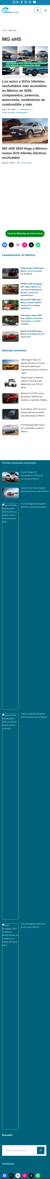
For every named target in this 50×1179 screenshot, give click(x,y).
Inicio (4, 30)
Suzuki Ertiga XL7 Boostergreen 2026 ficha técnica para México (32, 475)
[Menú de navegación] (37, 10)
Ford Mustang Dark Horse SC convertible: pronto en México (33, 428)
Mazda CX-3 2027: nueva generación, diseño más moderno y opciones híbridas (34, 396)
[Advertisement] (23, 207)
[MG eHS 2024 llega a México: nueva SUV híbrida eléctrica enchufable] (25, 131)
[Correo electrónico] (17, 244)
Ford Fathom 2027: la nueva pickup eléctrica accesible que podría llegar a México (33, 412)
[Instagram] (24, 244)
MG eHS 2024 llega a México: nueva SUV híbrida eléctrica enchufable (25, 153)
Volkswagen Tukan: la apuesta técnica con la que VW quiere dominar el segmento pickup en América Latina (34, 366)
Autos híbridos (8, 112)
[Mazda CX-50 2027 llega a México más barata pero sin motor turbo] (10, 337)
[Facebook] (4, 244)
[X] (11, 244)
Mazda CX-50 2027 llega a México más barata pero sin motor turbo (32, 334)
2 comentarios (24, 109)
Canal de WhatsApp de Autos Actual (25, 233)
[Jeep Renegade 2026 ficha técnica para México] (10, 1027)
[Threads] (31, 244)
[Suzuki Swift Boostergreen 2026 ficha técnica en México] (10, 816)
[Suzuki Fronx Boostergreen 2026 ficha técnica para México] (10, 493)
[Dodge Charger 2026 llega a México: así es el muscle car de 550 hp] (10, 274)
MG (18, 163)
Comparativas (22, 112)
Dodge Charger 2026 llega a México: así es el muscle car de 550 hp (32, 271)
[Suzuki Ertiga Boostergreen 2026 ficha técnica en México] (10, 606)
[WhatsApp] (37, 244)
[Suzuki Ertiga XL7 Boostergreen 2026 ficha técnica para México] (10, 478)
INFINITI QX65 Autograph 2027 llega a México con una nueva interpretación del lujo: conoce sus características (31, 289)
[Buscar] (45, 10)
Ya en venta (26, 163)
